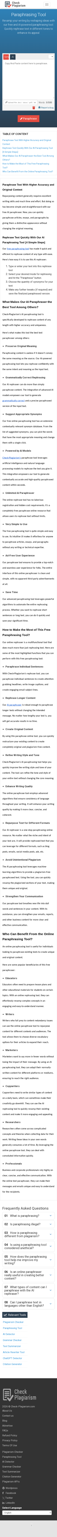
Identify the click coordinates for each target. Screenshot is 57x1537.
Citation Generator (12, 1364)
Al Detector (9, 1334)
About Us (7, 1410)
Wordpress (11, 1488)
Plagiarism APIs (11, 1481)
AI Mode (13, 58)
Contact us (8, 1415)
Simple (6, 56)
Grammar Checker (12, 1340)
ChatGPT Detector (12, 1358)
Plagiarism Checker (13, 1322)
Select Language (12, 1507)
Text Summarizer (12, 1346)
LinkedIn (10, 1502)
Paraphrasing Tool (12, 1328)
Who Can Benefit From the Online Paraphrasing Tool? (27, 171)
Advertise (7, 1425)
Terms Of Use (9, 1445)
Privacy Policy (9, 1440)
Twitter (9, 1497)
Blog (4, 1420)
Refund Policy (9, 1435)
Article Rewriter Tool (13, 1352)
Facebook (10, 1493)
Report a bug (47, 107)
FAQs (5, 1430)
